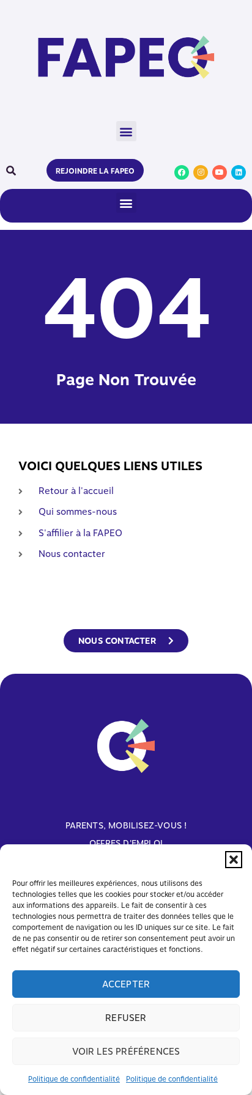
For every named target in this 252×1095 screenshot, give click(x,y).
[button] (234, 860)
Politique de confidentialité (74, 1079)
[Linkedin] (238, 172)
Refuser (125, 1017)
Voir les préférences (126, 1051)
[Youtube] (219, 172)
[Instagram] (200, 172)
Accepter (126, 984)
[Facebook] (181, 172)
